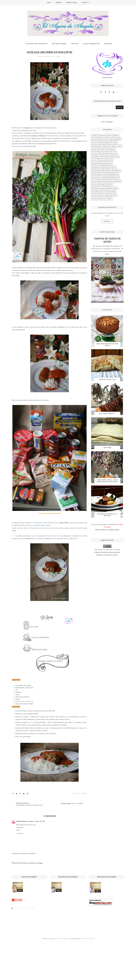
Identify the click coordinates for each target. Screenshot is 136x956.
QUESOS (109, 184)
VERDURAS (84, 793)
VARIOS (94, 198)
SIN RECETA (95, 195)
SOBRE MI (59, 2)
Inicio (49, 2)
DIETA (110, 160)
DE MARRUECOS (96, 156)
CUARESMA (95, 146)
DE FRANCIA (111, 149)
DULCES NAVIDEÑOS (97, 163)
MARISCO (94, 174)
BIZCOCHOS (95, 139)
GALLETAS (113, 167)
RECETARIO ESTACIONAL (99, 188)
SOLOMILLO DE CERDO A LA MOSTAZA (107, 515)
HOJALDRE (102, 170)
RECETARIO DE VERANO (59, 43)
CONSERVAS (106, 142)
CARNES (118, 139)
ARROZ (110, 135)
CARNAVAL (111, 139)
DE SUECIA (116, 156)
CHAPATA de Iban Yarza (107, 379)
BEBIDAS (116, 135)
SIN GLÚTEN (111, 191)
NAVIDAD (94, 177)
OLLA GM (101, 177)
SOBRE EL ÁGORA (71, 2)
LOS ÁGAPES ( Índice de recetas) (36, 43)
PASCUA (106, 181)
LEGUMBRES (117, 170)
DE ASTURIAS (102, 149)
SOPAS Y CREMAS (105, 195)
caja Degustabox (37, 522)
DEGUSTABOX (76, 793)
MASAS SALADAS (104, 174)
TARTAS (114, 195)
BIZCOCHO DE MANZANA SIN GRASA (107, 344)
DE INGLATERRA (104, 153)
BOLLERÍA (103, 139)
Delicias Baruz (21, 821)
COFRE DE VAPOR (96, 142)
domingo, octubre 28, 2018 (36, 821)
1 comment (58, 56)
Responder (19, 833)
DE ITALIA (114, 153)
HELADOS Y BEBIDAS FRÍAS (91, 43)
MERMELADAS (114, 174)
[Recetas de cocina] (17, 901)
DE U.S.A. (94, 160)
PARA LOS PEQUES (97, 181)
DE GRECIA (95, 153)
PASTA (112, 181)
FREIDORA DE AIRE (97, 167)
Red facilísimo (96, 191)
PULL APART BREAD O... (107, 413)
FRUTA (106, 167)
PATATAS (118, 181)
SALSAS (104, 191)
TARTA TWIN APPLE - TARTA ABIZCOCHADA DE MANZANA (107, 481)
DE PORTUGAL (106, 156)
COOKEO (114, 142)
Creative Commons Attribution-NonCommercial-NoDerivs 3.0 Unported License (107, 552)
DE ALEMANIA (104, 146)
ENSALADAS (108, 43)
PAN (107, 177)
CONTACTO (85, 2)
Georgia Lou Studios (87, 938)
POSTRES (102, 184)
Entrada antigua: (72, 803)
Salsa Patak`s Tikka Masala (24, 701)
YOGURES (109, 198)
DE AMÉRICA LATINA (115, 146)
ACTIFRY (94, 135)
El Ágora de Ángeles (61, 938)
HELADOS (94, 170)
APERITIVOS (75, 43)
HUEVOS (109, 170)
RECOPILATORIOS (113, 188)
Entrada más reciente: (29, 804)
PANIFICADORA (114, 177)
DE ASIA (94, 149)
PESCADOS (95, 184)
